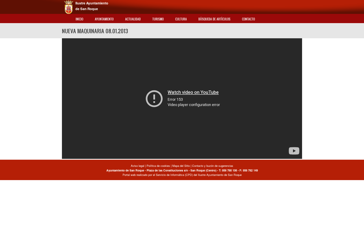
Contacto (248, 19)
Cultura (181, 19)
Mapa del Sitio (181, 166)
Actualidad (133, 19)
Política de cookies (158, 166)
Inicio (79, 19)
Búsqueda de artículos (214, 19)
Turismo (158, 19)
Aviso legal (138, 166)
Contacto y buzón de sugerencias (212, 166)
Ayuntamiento (104, 19)
